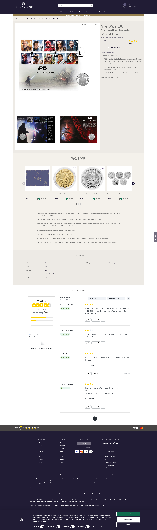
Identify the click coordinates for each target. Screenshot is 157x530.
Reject (128, 524)
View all (62, 465)
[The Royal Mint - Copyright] (24, 5)
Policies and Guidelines (111, 457)
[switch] (58, 526)
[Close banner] (143, 512)
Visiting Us (62, 462)
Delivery (62, 448)
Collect (62, 12)
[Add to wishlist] (47, 168)
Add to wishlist (115, 47)
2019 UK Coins (34, 18)
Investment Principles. (39, 484)
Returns (62, 451)
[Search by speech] (91, 5)
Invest (72, 12)
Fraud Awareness (110, 468)
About (40, 457)
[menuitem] (125, 5)
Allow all (128, 514)
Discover (102, 12)
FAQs (62, 457)
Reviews (62, 454)
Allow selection (128, 519)
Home (17, 18)
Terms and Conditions (110, 460)
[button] (133, 40)
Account (62, 443)
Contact (41, 462)
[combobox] (75, 5)
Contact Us (111, 465)
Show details (96, 526)
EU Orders (62, 446)
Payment (62, 459)
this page (44, 501)
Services (41, 454)
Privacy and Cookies (111, 462)
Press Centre (110, 451)
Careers (41, 459)
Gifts (93, 12)
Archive (27, 18)
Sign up (83, 443)
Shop (53, 12)
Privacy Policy (76, 519)
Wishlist (136, 7)
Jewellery (83, 12)
